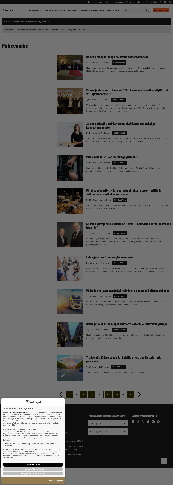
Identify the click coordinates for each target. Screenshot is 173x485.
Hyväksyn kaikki (33, 465)
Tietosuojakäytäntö (55, 481)
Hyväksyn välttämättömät (33, 469)
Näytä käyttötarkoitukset (33, 473)
